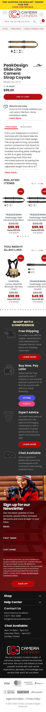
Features (11, 127)
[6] (12, 309)
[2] (20, 236)
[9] (20, 309)
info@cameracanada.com (17, 619)
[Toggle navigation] (5, 12)
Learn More (29, 357)
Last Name (9, 549)
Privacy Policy (33, 698)
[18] (43, 309)
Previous (34, 184)
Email (6, 526)
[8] (17, 309)
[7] (15, 309)
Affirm (27, 397)
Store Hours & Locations (16, 612)
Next (40, 184)
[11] (25, 309)
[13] (30, 309)
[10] (23, 309)
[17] (40, 309)
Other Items (16, 29)
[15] (35, 309)
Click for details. (23, 7)
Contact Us (12, 608)
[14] (33, 309)
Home (5, 29)
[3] (23, 236)
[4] (25, 236)
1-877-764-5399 (12, 616)
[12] (28, 309)
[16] (38, 309)
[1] (17, 236)
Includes (26, 127)
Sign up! (23, 583)
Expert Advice (29, 412)
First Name (9, 538)
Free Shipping (29, 331)
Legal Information (15, 698)
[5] (28, 236)
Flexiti (27, 403)
